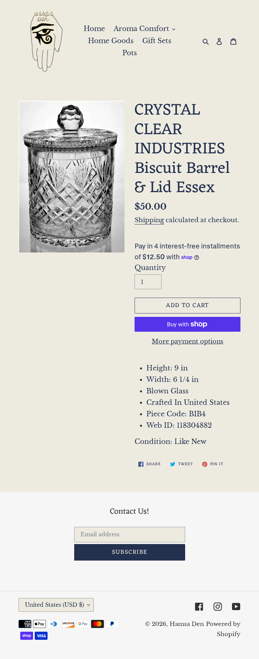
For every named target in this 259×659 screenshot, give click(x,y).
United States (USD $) (54, 604)
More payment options (187, 341)
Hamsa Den (187, 624)
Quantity (150, 268)
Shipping (149, 220)
